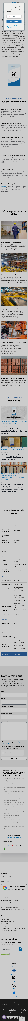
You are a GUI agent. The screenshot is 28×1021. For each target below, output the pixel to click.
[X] (16, 845)
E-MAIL (3, 699)
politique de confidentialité (12, 1010)
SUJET (3, 691)
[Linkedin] (8, 845)
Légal (3, 1009)
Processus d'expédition (23, 1010)
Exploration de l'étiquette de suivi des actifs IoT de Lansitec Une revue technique (14, 431)
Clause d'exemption (23, 1013)
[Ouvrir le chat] (4, 1017)
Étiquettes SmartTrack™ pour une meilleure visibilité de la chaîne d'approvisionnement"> (12, 448)
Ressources (4, 916)
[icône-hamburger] (6, 2)
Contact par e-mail (14, 835)
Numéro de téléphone (7, 706)
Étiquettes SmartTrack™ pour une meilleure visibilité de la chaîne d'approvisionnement (13, 457)
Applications (5, 897)
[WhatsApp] (4, 848)
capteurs (3, 313)
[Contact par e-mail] (14, 832)
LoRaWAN (4, 186)
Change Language (14, 21)
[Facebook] (4, 845)
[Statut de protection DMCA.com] (5, 954)
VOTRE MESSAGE (6, 721)
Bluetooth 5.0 (17, 580)
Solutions (4, 873)
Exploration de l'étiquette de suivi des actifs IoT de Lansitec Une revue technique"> (14, 422)
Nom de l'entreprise (6, 713)
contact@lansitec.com (14, 837)
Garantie (12, 1013)
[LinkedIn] (12, 845)
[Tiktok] (20, 845)
